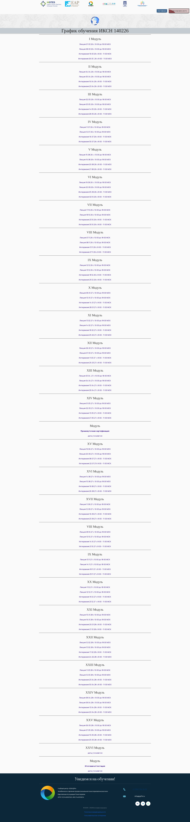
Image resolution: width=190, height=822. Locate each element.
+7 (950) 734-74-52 (140, 789)
